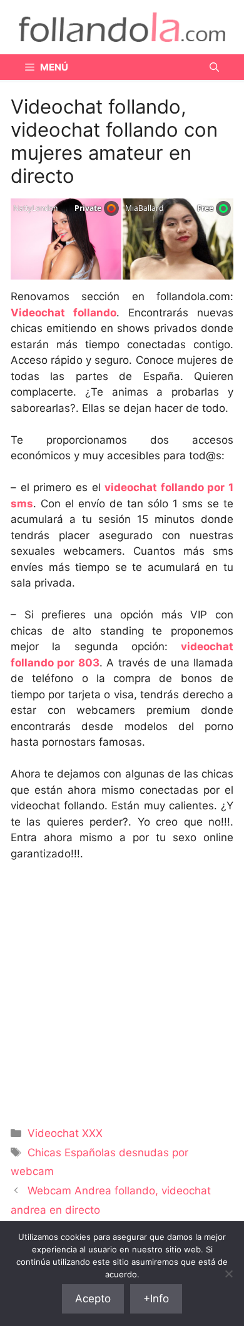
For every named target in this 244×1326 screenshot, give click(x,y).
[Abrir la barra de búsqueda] (214, 67)
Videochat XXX (65, 1133)
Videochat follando (63, 312)
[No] (228, 1273)
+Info (156, 1298)
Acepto (93, 1298)
